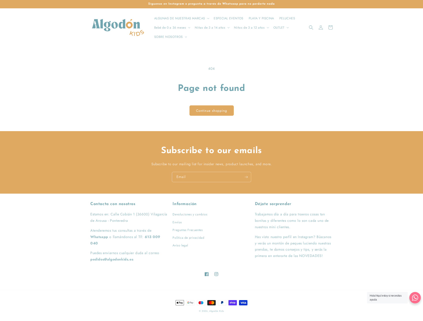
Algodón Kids (216, 311)
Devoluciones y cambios (190, 214)
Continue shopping (211, 110)
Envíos (177, 222)
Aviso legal (180, 245)
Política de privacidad (188, 237)
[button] (181, 18)
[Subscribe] (246, 177)
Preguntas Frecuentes (188, 230)
